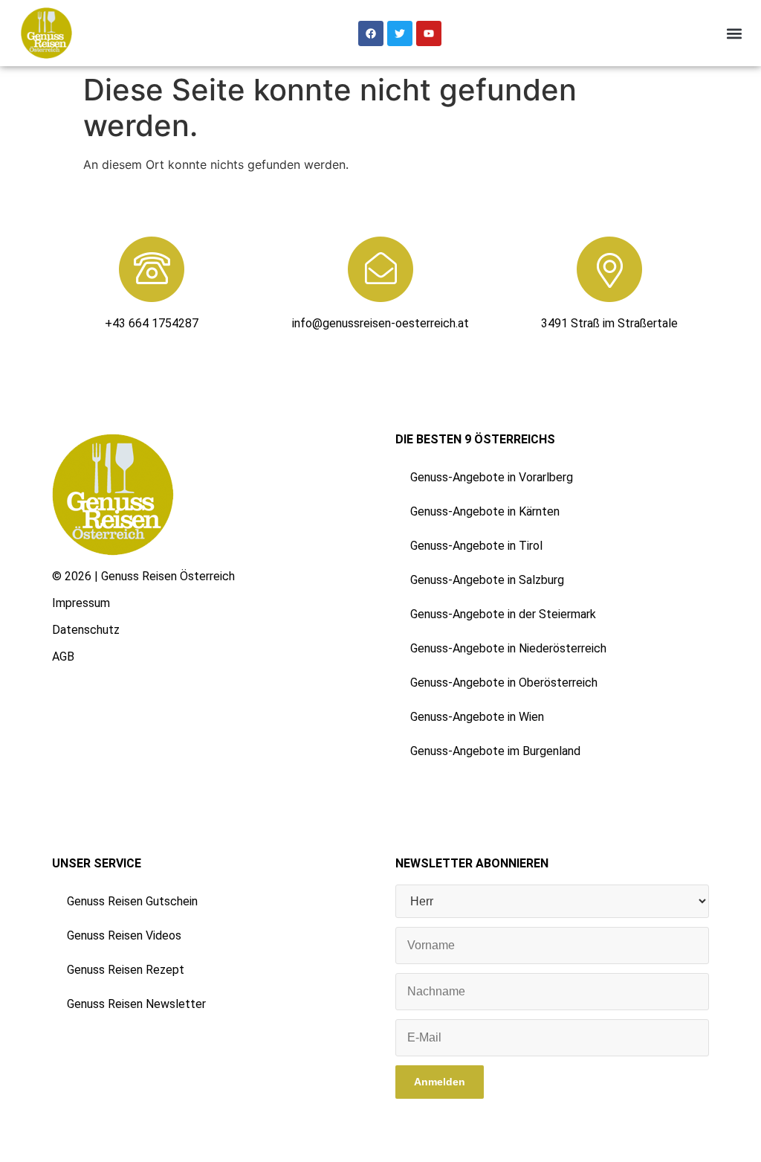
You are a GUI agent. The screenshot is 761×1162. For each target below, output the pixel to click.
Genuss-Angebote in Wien (477, 717)
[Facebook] (370, 33)
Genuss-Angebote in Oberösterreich (504, 682)
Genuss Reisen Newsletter (136, 1004)
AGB (63, 656)
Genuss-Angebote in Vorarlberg (491, 477)
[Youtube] (428, 33)
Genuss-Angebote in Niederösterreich (508, 648)
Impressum (81, 603)
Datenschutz (86, 630)
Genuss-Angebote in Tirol (476, 546)
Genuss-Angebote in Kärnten (485, 511)
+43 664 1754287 (151, 323)
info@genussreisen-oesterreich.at (380, 323)
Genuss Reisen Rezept (125, 970)
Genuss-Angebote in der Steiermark (503, 614)
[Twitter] (399, 33)
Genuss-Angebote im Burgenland (495, 751)
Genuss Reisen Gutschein (132, 901)
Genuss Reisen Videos (124, 935)
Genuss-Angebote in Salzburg (487, 580)
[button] (734, 33)
